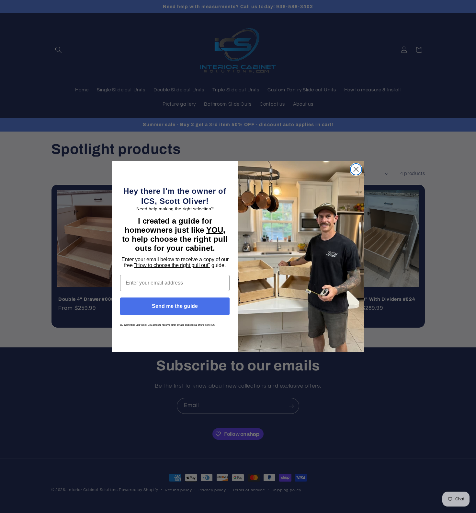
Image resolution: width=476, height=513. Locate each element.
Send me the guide (175, 306)
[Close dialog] (356, 169)
